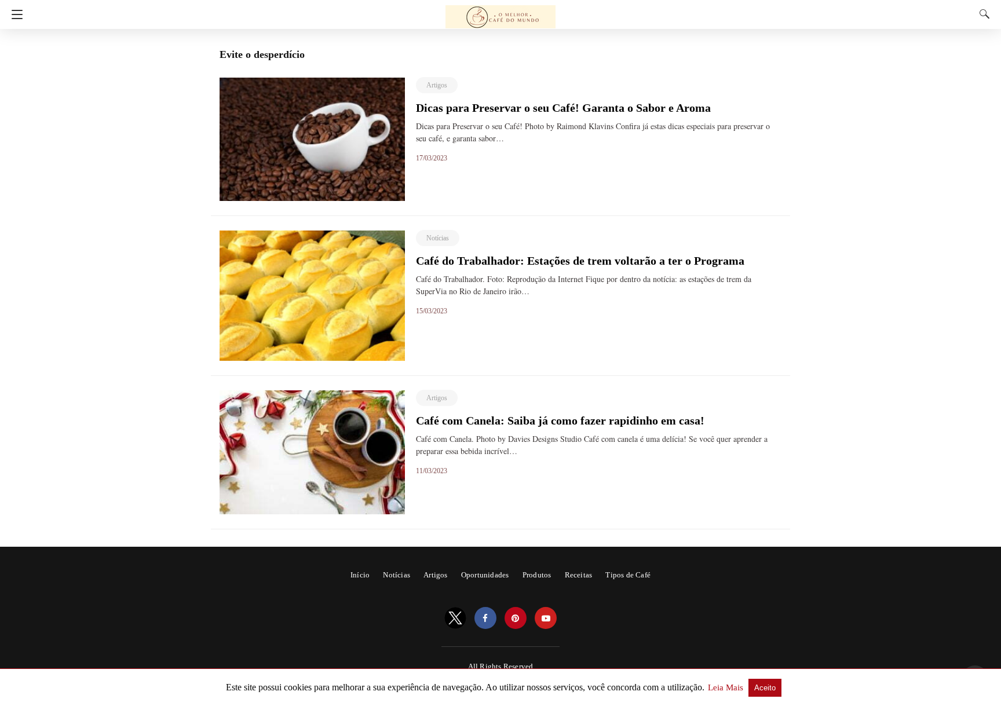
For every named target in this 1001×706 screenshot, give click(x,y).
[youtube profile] (546, 618)
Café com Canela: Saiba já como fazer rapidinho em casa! (560, 420)
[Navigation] (14, 14)
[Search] (981, 13)
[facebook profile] (485, 618)
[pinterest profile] (516, 618)
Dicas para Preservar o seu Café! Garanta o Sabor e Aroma (563, 107)
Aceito (765, 687)
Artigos (436, 85)
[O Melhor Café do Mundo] (500, 11)
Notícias (437, 238)
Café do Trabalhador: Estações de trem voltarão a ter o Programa (580, 260)
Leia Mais (727, 687)
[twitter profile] (455, 618)
